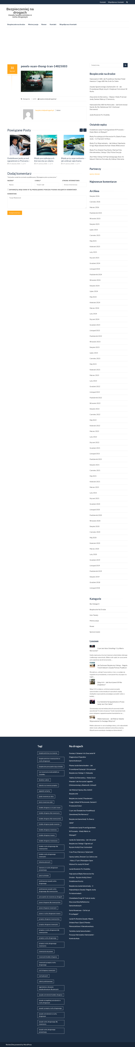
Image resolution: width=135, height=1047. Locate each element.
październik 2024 (96, 274)
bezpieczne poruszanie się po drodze (51, 766)
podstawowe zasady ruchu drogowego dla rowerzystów (48, 890)
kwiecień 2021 (95, 482)
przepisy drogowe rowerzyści (48, 924)
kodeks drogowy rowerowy (48, 830)
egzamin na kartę (44, 791)
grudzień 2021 (95, 448)
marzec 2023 (94, 375)
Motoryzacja (33, 24)
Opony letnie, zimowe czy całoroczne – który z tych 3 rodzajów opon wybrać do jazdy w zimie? (83, 860)
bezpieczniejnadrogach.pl (47, 99)
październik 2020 (96, 515)
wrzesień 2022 (95, 403)
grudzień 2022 (95, 386)
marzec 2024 (94, 308)
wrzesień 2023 (95, 342)
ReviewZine (10, 1045)
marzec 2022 (94, 431)
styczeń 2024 (94, 319)
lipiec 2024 (94, 291)
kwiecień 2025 (95, 246)
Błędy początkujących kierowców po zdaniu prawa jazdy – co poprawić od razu (108, 137)
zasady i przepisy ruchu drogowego (50, 1008)
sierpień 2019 (94, 577)
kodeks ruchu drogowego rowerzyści (47, 855)
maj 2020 (93, 537)
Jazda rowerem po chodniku (100, 115)
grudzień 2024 (95, 263)
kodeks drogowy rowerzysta (48, 841)
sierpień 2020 (94, 526)
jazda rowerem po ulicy (46, 796)
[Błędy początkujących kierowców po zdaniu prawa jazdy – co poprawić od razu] (47, 145)
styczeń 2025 (94, 258)
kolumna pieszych (44, 862)
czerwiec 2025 (95, 235)
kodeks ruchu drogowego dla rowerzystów (48, 847)
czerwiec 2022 (95, 414)
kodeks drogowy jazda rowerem (49, 824)
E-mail (38, 181)
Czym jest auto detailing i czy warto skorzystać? (107, 649)
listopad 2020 (95, 510)
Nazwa (10, 181)
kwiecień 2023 (95, 370)
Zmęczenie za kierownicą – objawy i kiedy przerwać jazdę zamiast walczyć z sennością (108, 98)
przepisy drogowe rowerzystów (49, 919)
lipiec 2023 (94, 353)
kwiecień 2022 (95, 426)
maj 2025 (93, 241)
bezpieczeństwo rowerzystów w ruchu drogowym (49, 760)
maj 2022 (93, 420)
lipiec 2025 (94, 230)
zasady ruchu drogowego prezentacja (47, 1031)
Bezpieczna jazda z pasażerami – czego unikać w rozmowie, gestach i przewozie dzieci (83, 802)
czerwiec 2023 (95, 358)
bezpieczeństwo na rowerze (48, 753)
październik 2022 (96, 398)
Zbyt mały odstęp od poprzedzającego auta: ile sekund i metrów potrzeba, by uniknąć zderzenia (107, 158)
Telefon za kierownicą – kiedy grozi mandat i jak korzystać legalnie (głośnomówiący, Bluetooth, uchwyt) (82, 781)
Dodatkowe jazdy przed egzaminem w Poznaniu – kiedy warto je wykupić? (18, 161)
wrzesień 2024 (95, 280)
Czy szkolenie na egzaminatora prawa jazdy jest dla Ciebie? (110, 703)
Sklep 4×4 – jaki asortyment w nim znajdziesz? (109, 683)
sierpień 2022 (94, 409)
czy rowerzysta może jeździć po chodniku (49, 773)
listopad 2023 (95, 330)
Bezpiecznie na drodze (16, 24)
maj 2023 (93, 364)
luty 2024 (93, 314)
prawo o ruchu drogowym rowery (50, 913)
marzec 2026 (94, 207)
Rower (44, 24)
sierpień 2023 (94, 347)
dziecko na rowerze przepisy (48, 785)
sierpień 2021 (94, 465)
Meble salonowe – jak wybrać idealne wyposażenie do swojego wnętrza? (107, 720)
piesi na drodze (44, 875)
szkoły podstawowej (45, 981)
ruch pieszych (43, 976)
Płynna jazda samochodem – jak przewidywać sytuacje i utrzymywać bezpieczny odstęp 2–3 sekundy (82, 769)
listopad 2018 (95, 588)
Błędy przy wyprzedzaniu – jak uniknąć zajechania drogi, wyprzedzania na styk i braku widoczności (107, 144)
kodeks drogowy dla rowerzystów (50, 819)
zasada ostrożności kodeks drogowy (50, 995)
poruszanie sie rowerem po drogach (50, 897)
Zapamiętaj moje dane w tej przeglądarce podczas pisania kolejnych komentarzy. (43, 190)
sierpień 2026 (94, 196)
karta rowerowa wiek (46, 802)
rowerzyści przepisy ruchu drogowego (47, 964)
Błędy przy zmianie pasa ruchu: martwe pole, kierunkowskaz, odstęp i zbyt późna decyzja (106, 151)
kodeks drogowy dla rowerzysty (49, 813)
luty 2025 (93, 252)
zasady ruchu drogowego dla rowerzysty (48, 1023)
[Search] (125, 65)
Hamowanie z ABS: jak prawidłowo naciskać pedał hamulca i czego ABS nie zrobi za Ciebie (107, 80)
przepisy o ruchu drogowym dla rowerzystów (49, 931)
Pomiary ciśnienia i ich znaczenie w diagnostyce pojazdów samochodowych (82, 757)
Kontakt (103, 2)
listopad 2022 (95, 392)
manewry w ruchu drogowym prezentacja (48, 869)
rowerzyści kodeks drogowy (48, 957)
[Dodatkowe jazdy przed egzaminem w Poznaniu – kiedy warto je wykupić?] (20, 145)
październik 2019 (96, 571)
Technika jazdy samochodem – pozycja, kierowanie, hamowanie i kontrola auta (81, 934)
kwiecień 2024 (95, 302)
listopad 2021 (95, 454)
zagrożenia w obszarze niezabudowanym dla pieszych (49, 988)
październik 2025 (96, 213)
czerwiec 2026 (95, 202)
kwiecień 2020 (95, 543)
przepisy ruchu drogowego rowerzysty (47, 945)
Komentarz (12, 194)
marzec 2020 (94, 549)
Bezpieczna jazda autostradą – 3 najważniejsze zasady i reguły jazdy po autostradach (82, 889)
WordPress (28, 1045)
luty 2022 (93, 437)
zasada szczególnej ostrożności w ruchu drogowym (50, 1001)
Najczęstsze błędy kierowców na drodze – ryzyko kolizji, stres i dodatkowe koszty (81, 877)
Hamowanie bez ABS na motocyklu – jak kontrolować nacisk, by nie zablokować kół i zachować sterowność (109, 107)
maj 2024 (93, 297)
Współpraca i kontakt (116, 2)
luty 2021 (93, 493)
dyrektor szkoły (44, 780)
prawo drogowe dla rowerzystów (49, 902)
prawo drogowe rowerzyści (48, 908)
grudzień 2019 (95, 560)
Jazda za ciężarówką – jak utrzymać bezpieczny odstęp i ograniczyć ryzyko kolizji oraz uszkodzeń (82, 843)
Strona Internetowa (71, 181)
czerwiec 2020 (95, 532)
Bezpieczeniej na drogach (20, 10)
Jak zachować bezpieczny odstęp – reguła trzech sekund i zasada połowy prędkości (112, 666)
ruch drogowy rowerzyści (47, 970)
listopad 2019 (95, 565)
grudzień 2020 (95, 504)
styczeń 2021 (94, 498)
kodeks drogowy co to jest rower (50, 807)
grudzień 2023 (95, 325)
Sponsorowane (95, 632)
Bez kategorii (94, 604)
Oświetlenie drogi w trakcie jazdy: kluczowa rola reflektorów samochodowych (82, 901)
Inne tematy (94, 615)
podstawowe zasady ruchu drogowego (47, 882)
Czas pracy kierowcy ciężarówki (81, 852)
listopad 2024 (95, 269)
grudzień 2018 (95, 582)
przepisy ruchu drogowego (47, 938)
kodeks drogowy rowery (47, 835)
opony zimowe (95, 174)
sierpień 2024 (94, 286)
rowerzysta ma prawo (46, 951)
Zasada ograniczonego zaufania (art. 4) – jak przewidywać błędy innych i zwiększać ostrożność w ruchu (108, 89)
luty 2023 (93, 381)
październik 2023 (96, 336)
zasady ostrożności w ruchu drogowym (48, 1015)
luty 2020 (93, 554)
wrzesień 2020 (95, 521)
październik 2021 (96, 459)
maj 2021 (93, 476)
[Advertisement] (67, 45)
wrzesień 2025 (95, 218)
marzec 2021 (94, 487)
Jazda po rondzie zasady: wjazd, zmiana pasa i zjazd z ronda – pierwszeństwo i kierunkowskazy (81, 922)
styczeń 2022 (94, 442)
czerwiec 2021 (95, 470)
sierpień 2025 (94, 224)
